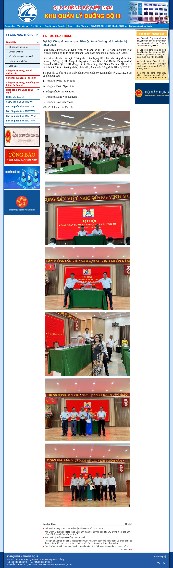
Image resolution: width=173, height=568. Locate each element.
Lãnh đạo (13, 66)
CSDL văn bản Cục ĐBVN (19, 102)
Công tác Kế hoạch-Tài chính (21, 78)
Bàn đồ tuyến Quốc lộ (55, 26)
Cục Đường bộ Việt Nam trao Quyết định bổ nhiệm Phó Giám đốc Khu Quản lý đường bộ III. (87, 546)
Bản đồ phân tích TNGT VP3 (20, 116)
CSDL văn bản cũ (15, 97)
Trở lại (128, 524)
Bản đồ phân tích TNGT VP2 (20, 111)
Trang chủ (10, 26)
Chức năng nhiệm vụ (18, 47)
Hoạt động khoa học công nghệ (19, 91)
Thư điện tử (36, 26)
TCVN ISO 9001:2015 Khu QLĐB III (107, 26)
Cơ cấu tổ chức (16, 52)
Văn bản (21, 26)
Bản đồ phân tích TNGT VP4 (20, 120)
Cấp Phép (81, 26)
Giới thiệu (11, 42)
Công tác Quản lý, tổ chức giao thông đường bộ (22, 83)
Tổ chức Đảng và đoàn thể (21, 56)
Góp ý (70, 26)
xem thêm (125, 549)
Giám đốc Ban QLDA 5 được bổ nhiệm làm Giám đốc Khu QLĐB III (75, 528)
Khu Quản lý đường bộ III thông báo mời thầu (65, 537)
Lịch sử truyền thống (18, 61)
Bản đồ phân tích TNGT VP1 (20, 106)
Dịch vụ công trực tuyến (140, 26)
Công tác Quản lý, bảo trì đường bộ (19, 71)
